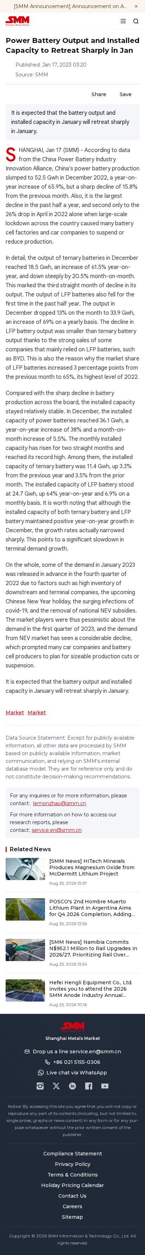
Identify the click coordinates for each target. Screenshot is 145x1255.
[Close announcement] (136, 6)
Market (15, 712)
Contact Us (72, 1196)
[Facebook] (88, 1086)
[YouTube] (105, 1086)
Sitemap (72, 1217)
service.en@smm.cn (57, 830)
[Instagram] (40, 1086)
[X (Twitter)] (56, 1086)
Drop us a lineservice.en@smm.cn (77, 1051)
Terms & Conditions (73, 1175)
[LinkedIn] (72, 1086)
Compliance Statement (72, 1153)
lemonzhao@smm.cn (59, 803)
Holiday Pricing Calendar (72, 1185)
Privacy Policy (72, 1164)
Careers (72, 1206)
